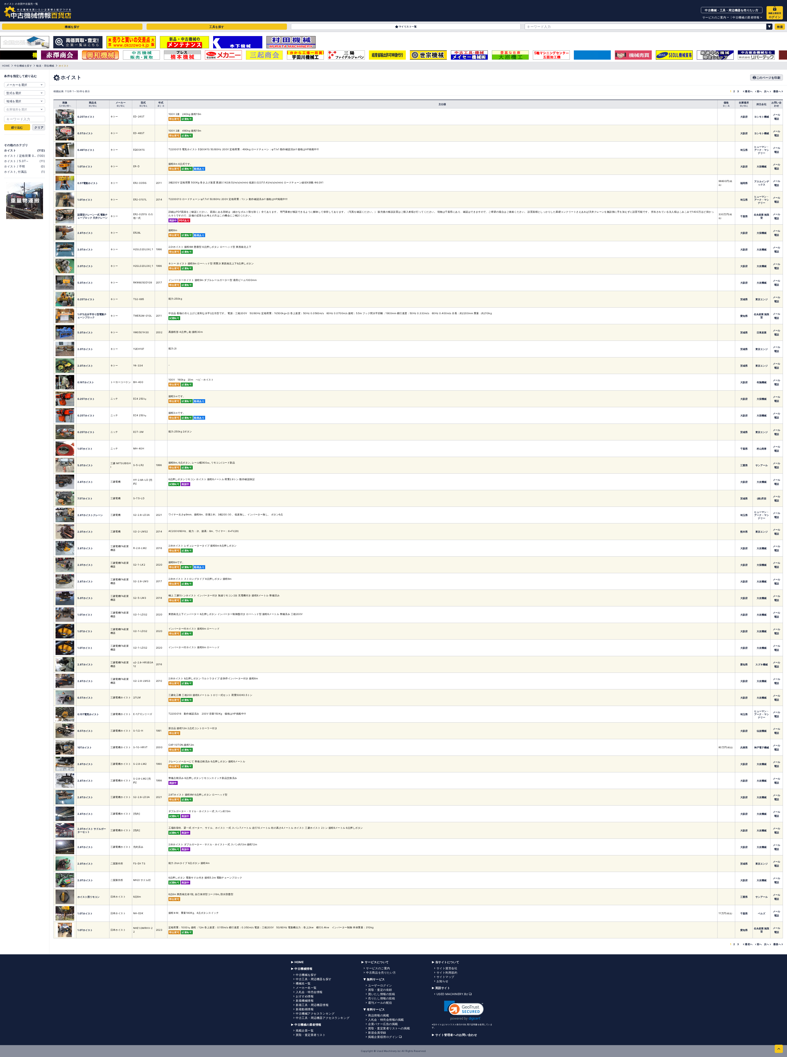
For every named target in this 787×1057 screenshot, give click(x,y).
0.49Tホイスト (86, 149)
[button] (463, 1010)
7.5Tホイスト (85, 498)
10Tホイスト (84, 747)
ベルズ (761, 913)
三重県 (744, 465)
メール (776, 114)
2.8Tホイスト (85, 232)
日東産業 (762, 332)
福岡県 (744, 183)
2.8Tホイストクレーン (90, 515)
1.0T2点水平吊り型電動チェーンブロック (92, 316)
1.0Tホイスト (85, 166)
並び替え (93, 106)
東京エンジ (761, 299)
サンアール (761, 465)
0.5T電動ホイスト (87, 183)
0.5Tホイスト (85, 133)
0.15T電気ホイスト (88, 714)
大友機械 (762, 249)
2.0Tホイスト (85, 249)
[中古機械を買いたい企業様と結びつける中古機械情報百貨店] (37, 12)
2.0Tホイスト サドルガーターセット (91, 830)
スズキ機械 (761, 664)
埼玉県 (744, 149)
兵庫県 (744, 747)
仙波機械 (762, 730)
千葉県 (744, 216)
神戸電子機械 (761, 747)
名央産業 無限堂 (761, 216)
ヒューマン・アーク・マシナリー (761, 150)
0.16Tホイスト (85, 382)
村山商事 (762, 448)
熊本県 (744, 531)
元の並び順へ (65, 106)
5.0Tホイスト (85, 282)
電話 (776, 118)
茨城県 (744, 299)
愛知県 (744, 315)
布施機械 (762, 382)
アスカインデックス (761, 183)
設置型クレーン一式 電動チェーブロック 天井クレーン (92, 216)
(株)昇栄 (761, 498)
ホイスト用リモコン (88, 896)
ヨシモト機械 (761, 116)
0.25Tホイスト (86, 116)
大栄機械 (762, 166)
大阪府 (744, 116)
